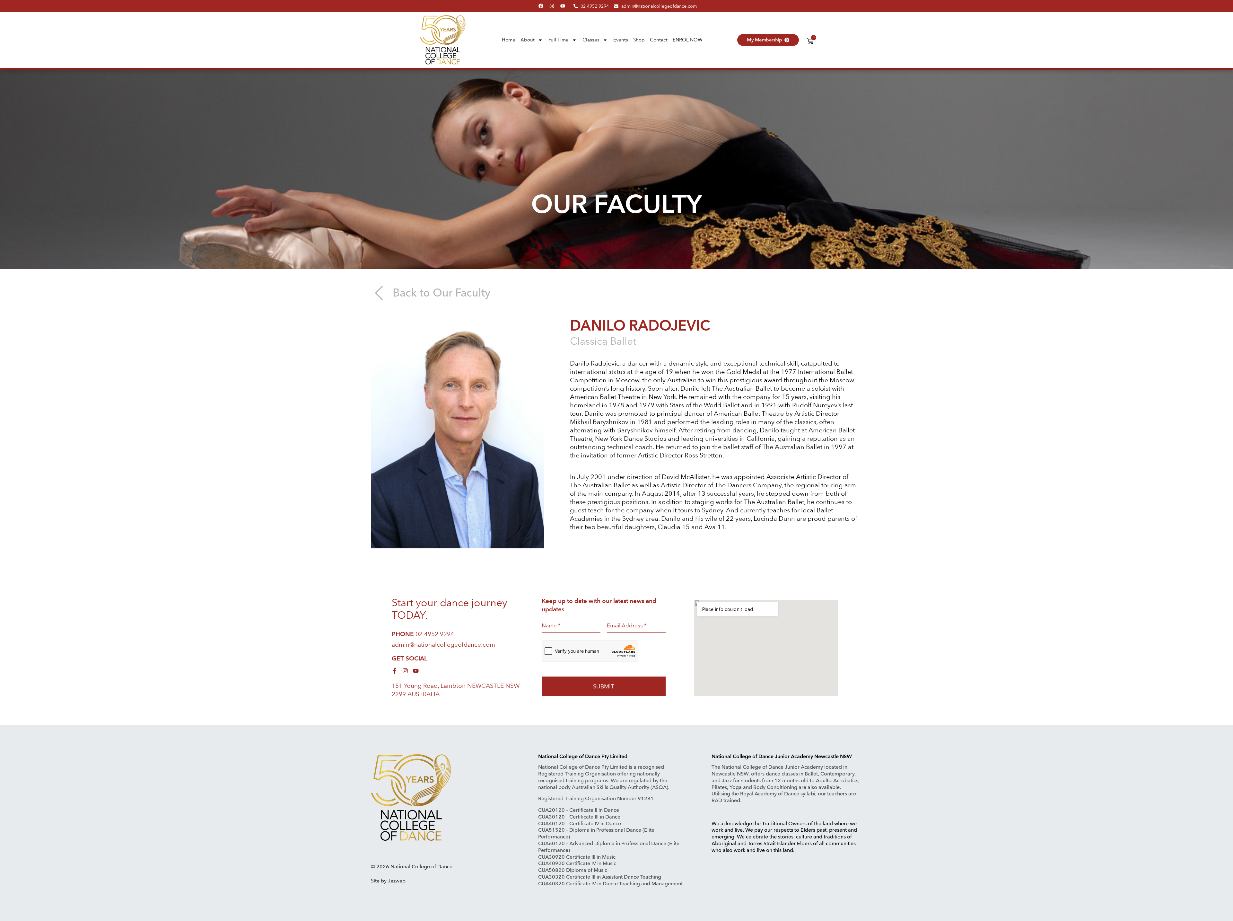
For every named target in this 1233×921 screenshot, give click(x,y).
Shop (639, 40)
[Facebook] (541, 6)
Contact (659, 40)
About (527, 40)
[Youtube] (562, 6)
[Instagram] (551, 6)
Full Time (558, 40)
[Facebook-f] (395, 671)
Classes (590, 40)
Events (620, 40)
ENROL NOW (688, 40)
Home (508, 40)
